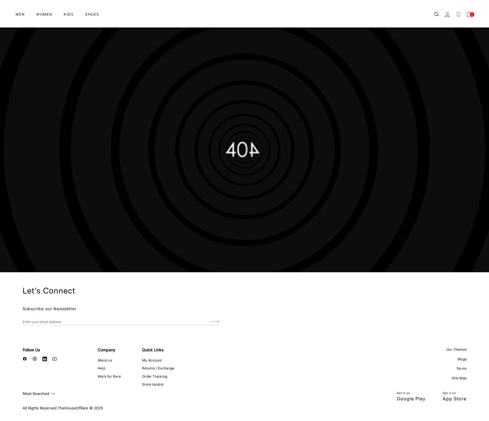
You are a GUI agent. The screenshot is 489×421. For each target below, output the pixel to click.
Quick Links (153, 349)
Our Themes (456, 349)
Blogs (461, 359)
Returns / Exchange (158, 368)
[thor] (244, 12)
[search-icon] (436, 14)
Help (101, 368)
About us (105, 360)
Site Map (459, 378)
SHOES (92, 14)
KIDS (69, 14)
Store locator (153, 384)
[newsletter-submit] (214, 321)
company (106, 349)
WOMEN (44, 14)
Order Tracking (154, 376)
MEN (20, 14)
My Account (152, 360)
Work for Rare (109, 376)
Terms (461, 368)
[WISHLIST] (458, 14)
